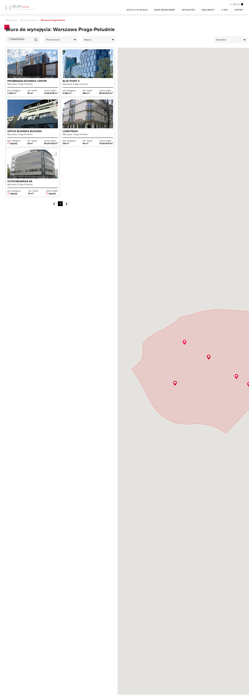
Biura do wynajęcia (29, 20)
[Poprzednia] (55, 203)
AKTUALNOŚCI (188, 9)
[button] (209, 357)
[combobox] (23, 39)
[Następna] (65, 203)
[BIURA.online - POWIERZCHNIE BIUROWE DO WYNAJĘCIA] (21, 7)
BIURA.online (11, 20)
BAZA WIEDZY (208, 9)
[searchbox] (20, 42)
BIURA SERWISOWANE (164, 9)
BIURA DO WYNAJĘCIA (137, 9)
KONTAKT (239, 9)
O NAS (225, 9)
